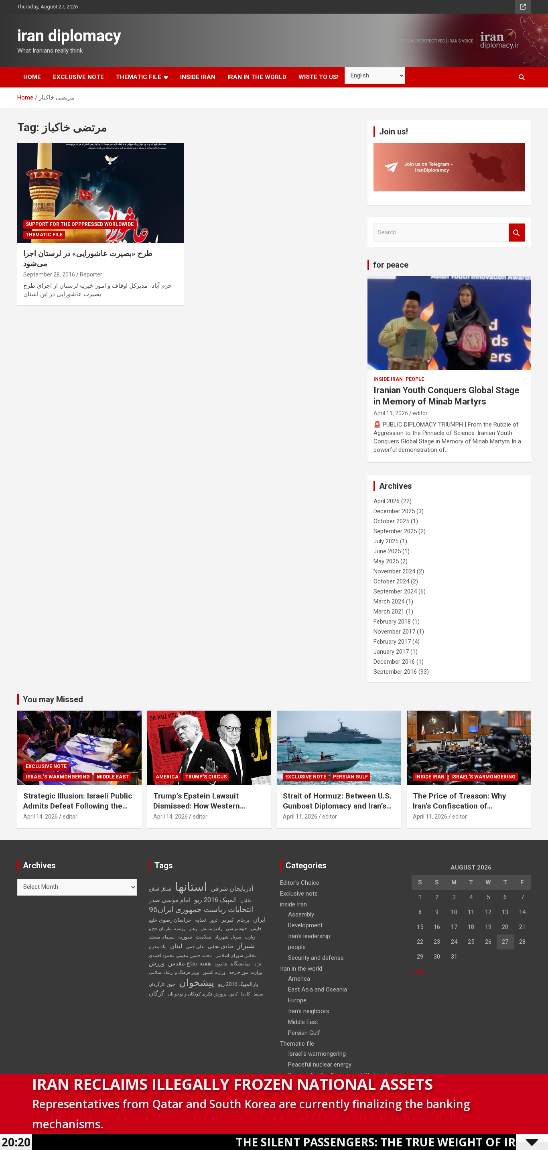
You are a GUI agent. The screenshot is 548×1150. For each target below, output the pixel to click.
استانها (191, 887)
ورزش (156, 963)
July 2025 (385, 541)
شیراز (246, 946)
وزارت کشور (214, 972)
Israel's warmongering (58, 777)
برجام (243, 920)
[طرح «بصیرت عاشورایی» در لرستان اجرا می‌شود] (100, 193)
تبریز (227, 919)
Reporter (91, 274)
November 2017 (394, 631)
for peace (390, 265)
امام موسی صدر (170, 900)
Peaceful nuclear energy (319, 1064)
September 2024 (395, 591)
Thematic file (138, 77)
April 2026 (386, 501)
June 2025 (387, 551)
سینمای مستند (162, 937)
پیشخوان (196, 982)
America (167, 777)
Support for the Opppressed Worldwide (80, 224)
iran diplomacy (69, 35)
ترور (213, 920)
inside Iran (197, 77)
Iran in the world (256, 77)
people (415, 379)
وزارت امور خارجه (245, 972)
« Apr (418, 971)
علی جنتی (195, 946)
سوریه (185, 937)
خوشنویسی (236, 928)
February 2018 (392, 621)
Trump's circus (206, 777)
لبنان (176, 946)
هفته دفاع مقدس (189, 963)
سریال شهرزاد (228, 937)
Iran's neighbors (308, 1011)
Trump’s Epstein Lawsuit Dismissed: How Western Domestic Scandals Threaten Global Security (204, 810)
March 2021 (388, 611)
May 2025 (386, 561)
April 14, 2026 (40, 816)
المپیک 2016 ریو (215, 900)
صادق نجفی (220, 946)
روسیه (179, 928)
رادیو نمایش (211, 928)
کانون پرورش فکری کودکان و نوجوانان (202, 994)
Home (32, 77)
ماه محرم (157, 946)
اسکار (166, 889)
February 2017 (392, 641)
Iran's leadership (309, 936)
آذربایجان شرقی (232, 888)
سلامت (203, 937)
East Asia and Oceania (317, 989)
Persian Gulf (350, 777)
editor (420, 413)
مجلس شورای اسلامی (236, 955)
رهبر (193, 928)
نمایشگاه (241, 964)
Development (305, 925)
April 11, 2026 (390, 413)
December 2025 (394, 511)
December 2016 (394, 661)
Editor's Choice (299, 882)
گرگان (156, 993)
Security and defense (316, 957)
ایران (259, 919)
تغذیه (200, 920)
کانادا (245, 994)
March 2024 (388, 601)
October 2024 (391, 581)
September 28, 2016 (49, 274)
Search (517, 232)
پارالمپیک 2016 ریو (238, 984)
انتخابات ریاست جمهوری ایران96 (201, 909)
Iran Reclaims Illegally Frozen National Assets (232, 1083)
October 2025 (391, 521)
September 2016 (395, 671)
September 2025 (395, 531)
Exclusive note (78, 77)
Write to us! (318, 77)
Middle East (113, 777)
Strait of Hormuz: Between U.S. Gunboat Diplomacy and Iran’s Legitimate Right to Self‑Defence (337, 810)
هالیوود (221, 964)
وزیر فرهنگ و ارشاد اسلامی (174, 972)
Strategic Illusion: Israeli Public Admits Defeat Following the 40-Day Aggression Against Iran (78, 805)
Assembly (301, 914)
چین (170, 984)
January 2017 (391, 651)
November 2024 (394, 571)
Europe (297, 1000)
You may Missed (53, 699)
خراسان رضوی (175, 920)
